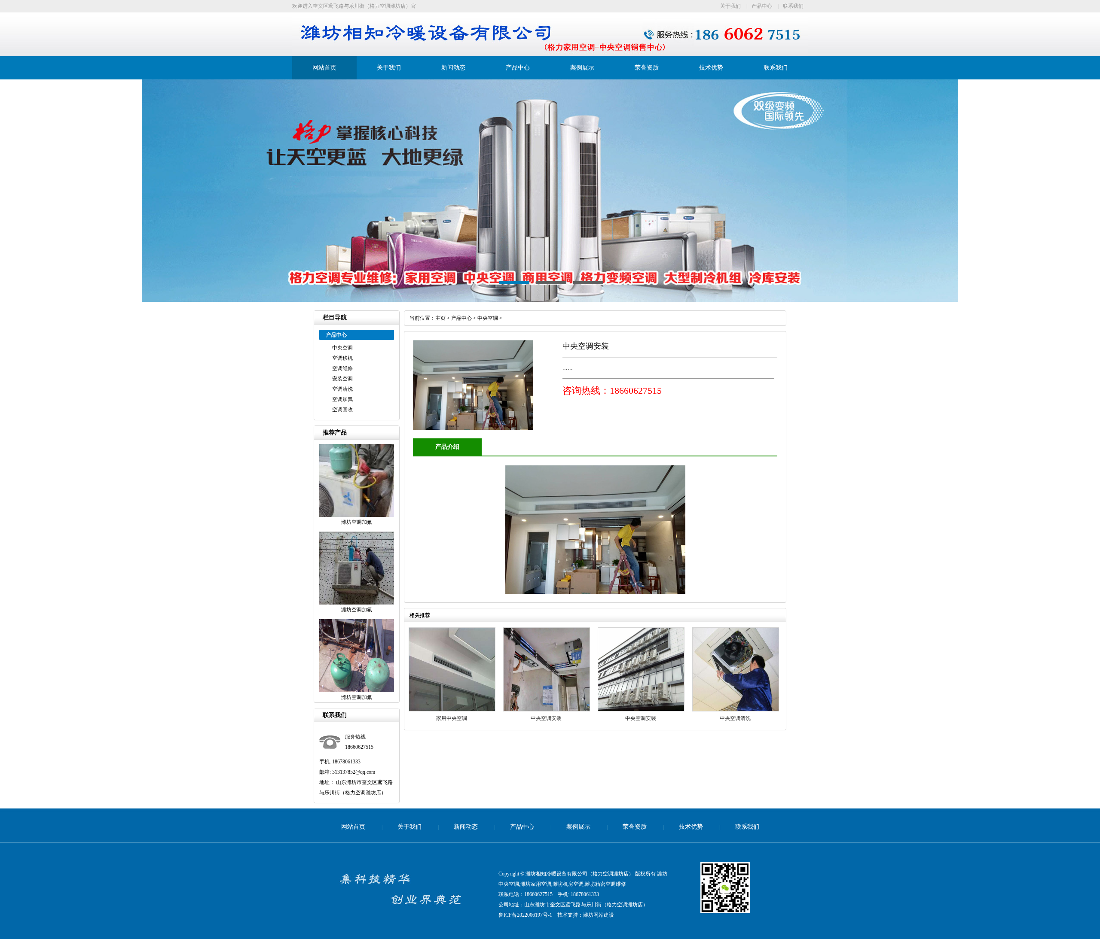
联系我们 (793, 6)
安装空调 (342, 379)
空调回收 (342, 410)
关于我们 (730, 6)
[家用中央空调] (452, 710)
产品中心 (762, 6)
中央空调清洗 (735, 718)
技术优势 (711, 67)
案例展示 (582, 67)
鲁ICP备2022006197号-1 (525, 915)
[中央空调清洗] (735, 710)
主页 (440, 318)
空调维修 (342, 368)
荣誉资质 (647, 67)
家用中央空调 (451, 718)
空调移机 (342, 358)
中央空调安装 (546, 718)
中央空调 (342, 348)
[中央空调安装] (546, 710)
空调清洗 (342, 389)
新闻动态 (453, 67)
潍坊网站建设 (598, 915)
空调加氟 (342, 399)
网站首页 (324, 67)
